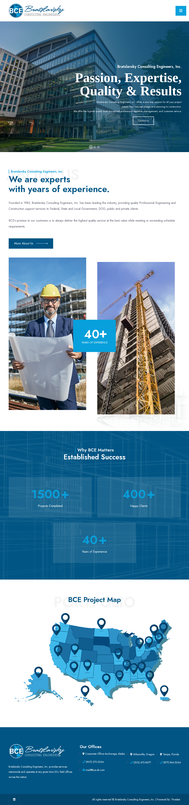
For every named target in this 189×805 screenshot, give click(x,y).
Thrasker (175, 799)
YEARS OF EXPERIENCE (95, 342)
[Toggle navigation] (181, 11)
